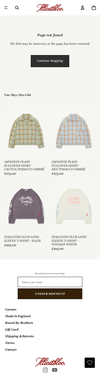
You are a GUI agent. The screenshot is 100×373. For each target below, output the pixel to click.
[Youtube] (55, 370)
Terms (9, 343)
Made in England (18, 316)
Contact (10, 350)
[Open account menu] (82, 7)
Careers (10, 310)
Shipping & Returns (19, 336)
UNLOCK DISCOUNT (50, 293)
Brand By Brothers (19, 323)
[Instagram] (45, 370)
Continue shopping (50, 61)
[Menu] (6, 8)
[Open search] (17, 7)
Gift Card (11, 330)
